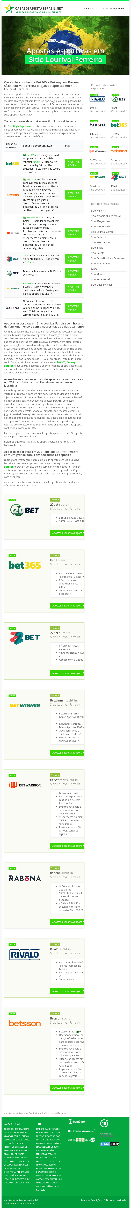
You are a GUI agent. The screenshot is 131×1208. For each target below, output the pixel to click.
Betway (71, 362)
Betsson (31, 179)
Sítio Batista (97, 253)
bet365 (61, 362)
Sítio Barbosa (98, 237)
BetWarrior (33, 217)
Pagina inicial (91, 8)
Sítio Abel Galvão (100, 263)
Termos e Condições (91, 1200)
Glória (94, 268)
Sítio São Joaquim (101, 221)
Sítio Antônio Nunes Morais (106, 216)
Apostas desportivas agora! (67, 532)
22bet (26, 255)
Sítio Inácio (97, 247)
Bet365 (31, 155)
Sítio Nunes (97, 210)
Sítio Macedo (98, 274)
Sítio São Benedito (101, 226)
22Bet (28, 262)
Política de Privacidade (115, 1200)
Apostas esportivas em (15, 1113)
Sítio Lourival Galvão (102, 231)
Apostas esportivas (113, 8)
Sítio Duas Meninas (101, 284)
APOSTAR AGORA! (73, 163)
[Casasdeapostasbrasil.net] (34, 8)
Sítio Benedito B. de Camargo (107, 258)
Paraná (39, 1113)
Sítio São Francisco (101, 242)
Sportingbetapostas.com (21, 126)
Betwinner (28, 283)
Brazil (31, 1113)
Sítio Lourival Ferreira (65, 509)
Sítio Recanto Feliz (101, 279)
